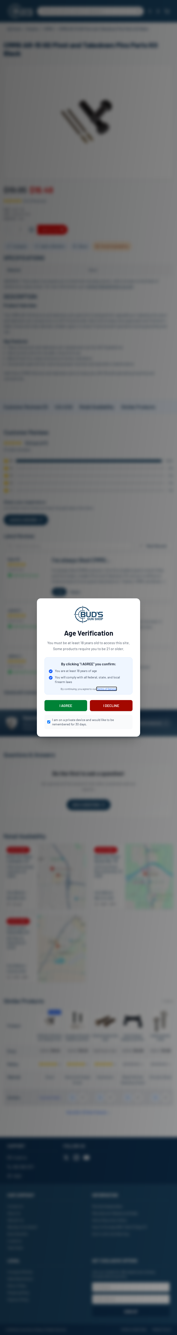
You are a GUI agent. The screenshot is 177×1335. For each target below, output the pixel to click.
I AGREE (65, 705)
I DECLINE (111, 705)
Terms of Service (106, 688)
